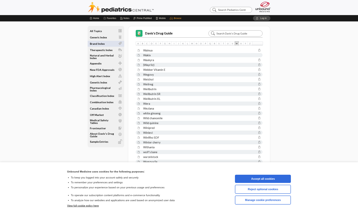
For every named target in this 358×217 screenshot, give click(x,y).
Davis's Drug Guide (159, 33)
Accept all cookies (263, 178)
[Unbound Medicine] (263, 7)
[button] (176, 18)
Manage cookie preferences (263, 200)
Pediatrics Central (134, 7)
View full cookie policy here (83, 205)
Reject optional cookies (263, 189)
